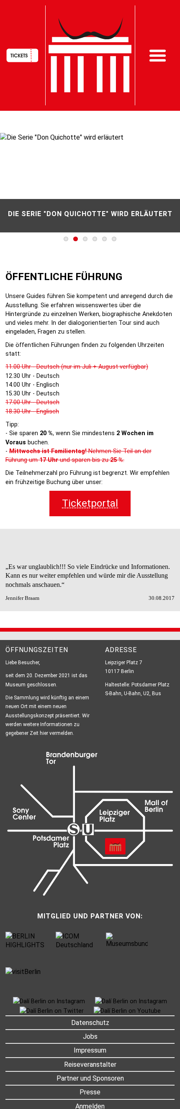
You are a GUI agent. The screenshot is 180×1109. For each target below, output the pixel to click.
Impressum (90, 1050)
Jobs (90, 1036)
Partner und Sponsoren (90, 1078)
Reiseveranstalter (90, 1064)
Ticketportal (90, 503)
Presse (90, 1092)
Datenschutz (90, 1023)
